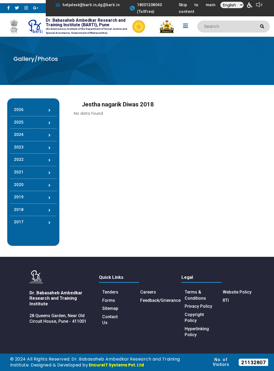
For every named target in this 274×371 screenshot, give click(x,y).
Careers (148, 292)
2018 (19, 209)
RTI (226, 300)
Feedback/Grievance (160, 300)
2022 (19, 159)
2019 (19, 197)
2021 (19, 172)
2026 (19, 109)
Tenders (110, 292)
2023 (19, 147)
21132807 (253, 362)
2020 (19, 184)
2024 (19, 134)
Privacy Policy (198, 306)
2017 (19, 222)
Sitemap (110, 308)
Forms (108, 300)
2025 (19, 122)
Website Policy (237, 292)
